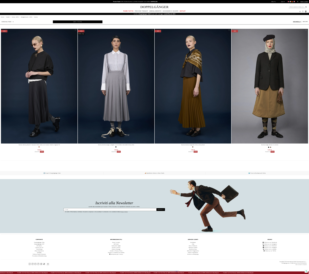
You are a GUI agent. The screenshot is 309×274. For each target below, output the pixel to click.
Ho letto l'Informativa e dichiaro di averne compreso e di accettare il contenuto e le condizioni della (139, 140)
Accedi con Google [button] (139, 150)
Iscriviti (148, 135)
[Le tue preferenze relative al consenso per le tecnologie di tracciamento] (306, 271)
